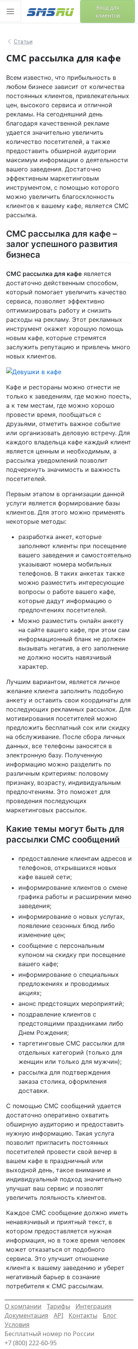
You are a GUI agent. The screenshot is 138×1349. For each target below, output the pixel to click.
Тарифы (58, 1306)
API (58, 1315)
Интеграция (94, 1306)
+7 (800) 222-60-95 (31, 1343)
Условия (17, 1324)
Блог (110, 1315)
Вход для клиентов (107, 11)
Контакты (83, 1315)
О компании (23, 1306)
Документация (26, 1315)
